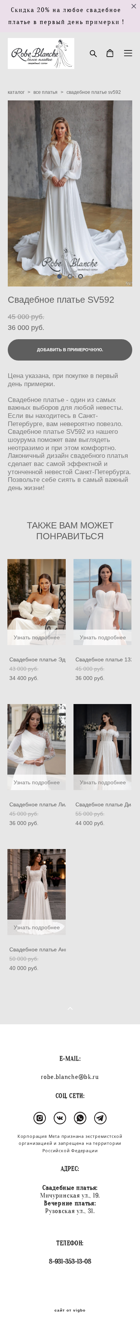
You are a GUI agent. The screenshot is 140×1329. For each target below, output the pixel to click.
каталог (16, 92)
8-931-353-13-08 (70, 1261)
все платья (45, 92)
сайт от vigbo (70, 1310)
